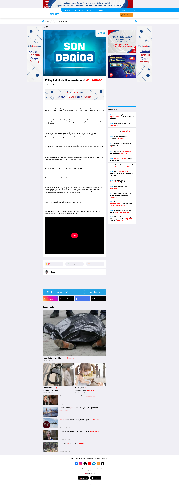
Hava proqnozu (105, 21)
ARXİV (87, 459)
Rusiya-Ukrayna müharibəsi (66, 21)
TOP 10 (107, 15)
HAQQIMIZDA (93, 459)
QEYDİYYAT (133, 10)
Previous (43, 21)
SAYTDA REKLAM (75, 459)
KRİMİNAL (92, 15)
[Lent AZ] (53, 14)
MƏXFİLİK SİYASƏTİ (102, 459)
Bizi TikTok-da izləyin (67, 298)
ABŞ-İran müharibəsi (87, 21)
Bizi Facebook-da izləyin (83, 298)
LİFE (85, 15)
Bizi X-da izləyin (97, 298)
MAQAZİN (78, 15)
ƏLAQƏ (83, 459)
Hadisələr (48, 21)
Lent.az (47, 120)
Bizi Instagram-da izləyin (51, 298)
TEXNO (100, 15)
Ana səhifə (127, 27)
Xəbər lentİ (69, 15)
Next (136, 21)
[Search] (135, 14)
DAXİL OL (124, 10)
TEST (113, 15)
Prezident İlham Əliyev (124, 21)
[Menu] (44, 14)
